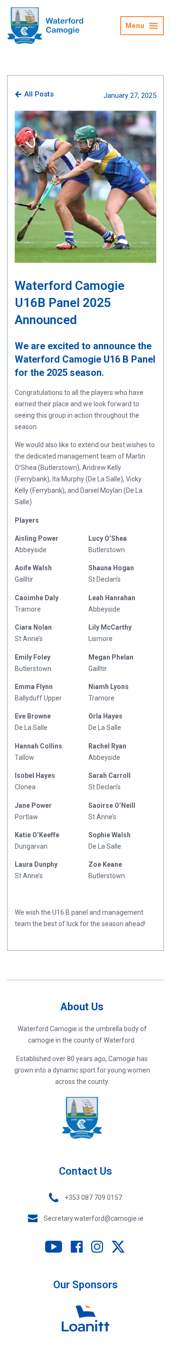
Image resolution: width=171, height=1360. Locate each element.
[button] (142, 25)
